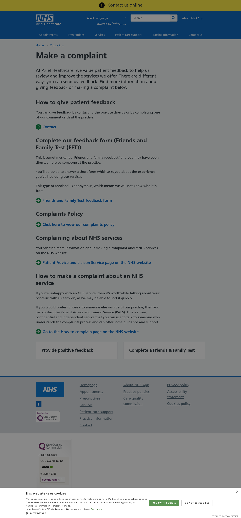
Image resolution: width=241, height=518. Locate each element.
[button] (86, 513)
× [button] (237, 491)
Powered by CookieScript (225, 516)
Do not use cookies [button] (197, 502)
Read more (96, 509)
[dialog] (120, 503)
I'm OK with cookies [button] (164, 502)
